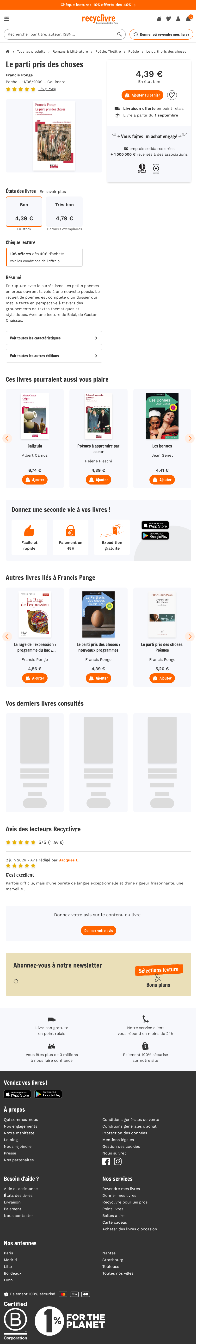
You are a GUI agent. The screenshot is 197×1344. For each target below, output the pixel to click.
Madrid (10, 1260)
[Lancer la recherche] (119, 34)
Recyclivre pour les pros (125, 1202)
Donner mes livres (119, 1195)
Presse (10, 1153)
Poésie (133, 51)
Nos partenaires (19, 1160)
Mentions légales (118, 1139)
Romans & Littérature (70, 51)
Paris (8, 1253)
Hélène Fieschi (98, 461)
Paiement (12, 1209)
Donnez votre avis (98, 930)
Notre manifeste (19, 1133)
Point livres (112, 1209)
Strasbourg (112, 1260)
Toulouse (110, 1266)
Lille (8, 1266)
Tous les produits (31, 51)
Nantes (109, 1253)
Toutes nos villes (117, 1273)
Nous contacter (18, 1215)
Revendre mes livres (121, 1188)
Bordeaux (13, 1273)
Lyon (8, 1280)
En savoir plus (53, 191)
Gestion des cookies (121, 1146)
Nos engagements (20, 1126)
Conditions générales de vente (130, 1119)
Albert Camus (35, 455)
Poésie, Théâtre (108, 51)
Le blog (11, 1139)
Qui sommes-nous (21, 1119)
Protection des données (124, 1133)
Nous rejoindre (17, 1146)
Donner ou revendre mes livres (164, 34)
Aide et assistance (21, 1188)
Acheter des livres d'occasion (129, 1229)
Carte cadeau (114, 1222)
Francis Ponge (19, 75)
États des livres (18, 1195)
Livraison (12, 1202)
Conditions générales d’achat (129, 1126)
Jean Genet (162, 455)
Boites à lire (113, 1215)
